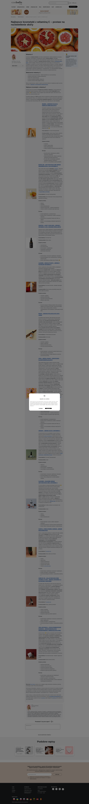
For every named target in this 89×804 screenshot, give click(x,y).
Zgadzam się (48, 408)
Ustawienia (41, 408)
